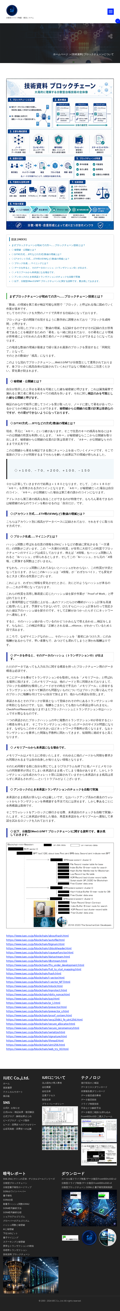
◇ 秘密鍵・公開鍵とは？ (24, 249)
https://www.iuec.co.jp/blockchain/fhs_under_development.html (45, 965)
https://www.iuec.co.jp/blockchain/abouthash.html (37, 935)
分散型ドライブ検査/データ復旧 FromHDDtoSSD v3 (87, 1182)
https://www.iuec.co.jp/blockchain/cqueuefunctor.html (39, 952)
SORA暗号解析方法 (12, 1208)
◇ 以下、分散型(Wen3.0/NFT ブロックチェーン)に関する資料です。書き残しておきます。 (56, 281)
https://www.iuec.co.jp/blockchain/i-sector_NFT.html (38, 981)
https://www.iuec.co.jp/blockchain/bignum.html (35, 944)
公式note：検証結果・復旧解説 (18, 1111)
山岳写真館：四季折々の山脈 (17, 1128)
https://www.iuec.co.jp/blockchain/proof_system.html (39, 1015)
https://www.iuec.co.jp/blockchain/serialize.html (35, 1032)
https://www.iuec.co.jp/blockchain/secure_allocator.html (40, 1023)
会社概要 (46, 1086)
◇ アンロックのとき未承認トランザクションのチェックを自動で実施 (46, 276)
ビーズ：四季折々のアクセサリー (19, 1124)
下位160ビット (10, 1233)
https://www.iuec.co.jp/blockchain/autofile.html (35, 940)
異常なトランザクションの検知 (18, 1245)
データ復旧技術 (88, 1099)
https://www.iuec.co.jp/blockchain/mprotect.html (36, 990)
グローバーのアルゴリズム (16, 1220)
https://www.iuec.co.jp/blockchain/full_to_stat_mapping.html (43, 969)
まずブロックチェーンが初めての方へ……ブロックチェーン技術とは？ (48, 245)
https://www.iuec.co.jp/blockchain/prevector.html (36, 1007)
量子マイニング (10, 1237)
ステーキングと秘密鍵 (14, 1241)
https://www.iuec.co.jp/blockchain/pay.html (33, 998)
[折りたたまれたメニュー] (111, 12)
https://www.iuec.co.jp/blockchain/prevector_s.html (37, 1011)
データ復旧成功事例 (91, 1095)
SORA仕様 (8, 1199)
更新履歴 (7, 1087)
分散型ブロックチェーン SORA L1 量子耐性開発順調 (87, 1187)
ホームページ (60, 54)
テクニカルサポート (13, 1091)
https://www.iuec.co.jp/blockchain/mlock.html (34, 986)
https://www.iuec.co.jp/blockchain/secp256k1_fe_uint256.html (44, 1019)
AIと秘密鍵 (8, 1229)
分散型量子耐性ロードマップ (17, 1187)
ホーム (6, 1083)
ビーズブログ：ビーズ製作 (16, 1120)
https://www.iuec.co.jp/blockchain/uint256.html (35, 1044)
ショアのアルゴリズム (14, 1216)
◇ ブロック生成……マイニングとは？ (30, 263)
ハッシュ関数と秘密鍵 (14, 1224)
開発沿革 (46, 1099)
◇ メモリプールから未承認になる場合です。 (34, 272)
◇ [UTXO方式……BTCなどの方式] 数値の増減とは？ (37, 254)
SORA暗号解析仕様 (12, 1212)
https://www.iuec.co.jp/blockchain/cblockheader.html (39, 948)
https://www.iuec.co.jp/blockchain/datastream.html (38, 956)
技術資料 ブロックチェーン (16, 1254)
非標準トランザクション (15, 1250)
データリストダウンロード (94, 1086)
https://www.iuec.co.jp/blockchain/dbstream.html (36, 960)
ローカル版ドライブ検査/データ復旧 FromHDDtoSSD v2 (89, 1178)
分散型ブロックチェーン (15, 1182)
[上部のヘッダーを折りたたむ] (117, 21)
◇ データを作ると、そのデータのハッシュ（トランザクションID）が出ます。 (50, 267)
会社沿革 (46, 1091)
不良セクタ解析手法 (91, 1107)
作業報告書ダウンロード (93, 1091)
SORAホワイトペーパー (14, 1191)
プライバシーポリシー (53, 1103)
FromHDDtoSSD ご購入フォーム (96, 1116)
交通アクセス (48, 1095)
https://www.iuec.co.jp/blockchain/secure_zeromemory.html (42, 1028)
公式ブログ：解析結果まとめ (17, 1116)
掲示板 (6, 1095)
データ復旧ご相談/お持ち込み (95, 1112)
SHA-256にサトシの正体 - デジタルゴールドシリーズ (29, 1178)
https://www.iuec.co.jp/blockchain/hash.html (33, 973)
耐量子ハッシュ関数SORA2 (16, 1203)
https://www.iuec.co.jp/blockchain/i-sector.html (35, 977)
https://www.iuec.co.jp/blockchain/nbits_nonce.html (38, 994)
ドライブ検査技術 (90, 1103)
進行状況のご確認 (90, 1082)
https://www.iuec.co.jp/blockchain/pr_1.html (33, 1002)
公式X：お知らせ (11, 1107)
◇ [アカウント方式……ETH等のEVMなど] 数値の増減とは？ (41, 258)
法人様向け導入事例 (52, 1082)
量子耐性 (7, 1195)
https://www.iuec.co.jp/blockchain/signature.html (36, 1036)
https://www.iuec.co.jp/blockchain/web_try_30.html (37, 1049)
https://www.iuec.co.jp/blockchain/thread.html (35, 1040)
